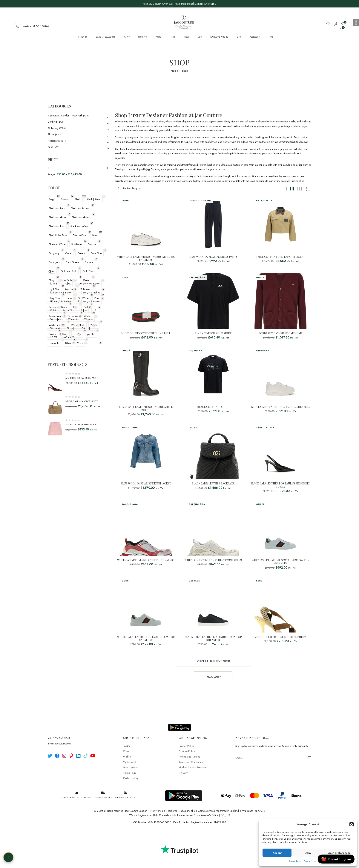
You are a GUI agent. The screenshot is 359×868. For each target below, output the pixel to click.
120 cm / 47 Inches (88, 301)
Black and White (79, 226)
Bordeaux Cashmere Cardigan (280, 333)
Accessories (54, 141)
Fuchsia (89, 262)
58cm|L (71, 328)
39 (90, 232)
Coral (68, 253)
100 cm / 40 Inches (88, 283)
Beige (52, 199)
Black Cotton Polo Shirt (213, 333)
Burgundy (54, 253)
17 (63, 259)
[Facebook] (57, 755)
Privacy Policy (309, 861)
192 (58, 196)
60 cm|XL (69, 337)
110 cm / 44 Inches (89, 292)
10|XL (67, 283)
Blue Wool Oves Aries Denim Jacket (146, 483)
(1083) (58, 134)
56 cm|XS (55, 319)
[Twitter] (50, 755)
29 (74, 298)
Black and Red (57, 226)
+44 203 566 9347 (36, 26)
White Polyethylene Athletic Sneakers (145, 560)
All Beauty (53, 128)
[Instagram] (64, 755)
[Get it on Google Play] (179, 724)
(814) (64, 141)
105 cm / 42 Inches (60, 292)
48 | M (83, 310)
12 (93, 205)
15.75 (53, 310)
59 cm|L (86, 328)
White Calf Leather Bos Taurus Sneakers (280, 407)
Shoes (51, 134)
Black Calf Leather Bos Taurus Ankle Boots (146, 408)
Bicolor (65, 199)
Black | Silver (94, 199)
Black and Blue (57, 208)
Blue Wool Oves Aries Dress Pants (213, 256)
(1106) (62, 128)
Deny (308, 853)
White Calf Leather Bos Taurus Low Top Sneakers (280, 562)
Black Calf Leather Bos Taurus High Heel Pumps (280, 485)
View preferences (338, 853)
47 (92, 223)
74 (72, 196)
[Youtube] (92, 755)
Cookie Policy (295, 861)
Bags (50, 147)
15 (68, 223)
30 (80, 316)
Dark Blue (96, 253)
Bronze (92, 244)
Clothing (52, 122)
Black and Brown (80, 208)
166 (57, 277)
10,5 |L (53, 283)
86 (93, 277)
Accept (277, 853)
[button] (351, 824)
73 (90, 307)
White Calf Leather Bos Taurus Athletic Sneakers (145, 258)
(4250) (86, 115)
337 (100, 232)
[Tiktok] (85, 755)
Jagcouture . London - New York (65, 115)
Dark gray (54, 262)
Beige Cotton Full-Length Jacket (280, 256)
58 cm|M (55, 328)
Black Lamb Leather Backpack (213, 483)
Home (174, 71)
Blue (94, 235)
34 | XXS (67, 310)
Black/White (79, 235)
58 (103, 280)
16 (94, 325)
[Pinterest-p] (71, 755)
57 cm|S (72, 319)
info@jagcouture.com (59, 743)
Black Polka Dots (58, 235)
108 (58, 268)
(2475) (61, 122)
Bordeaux (76, 244)
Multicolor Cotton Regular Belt (145, 333)
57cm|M (88, 319)
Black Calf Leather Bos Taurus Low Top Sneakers (213, 638)
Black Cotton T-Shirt (213, 407)
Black (78, 199)
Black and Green (81, 217)
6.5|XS (53, 337)
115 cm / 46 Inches (60, 301)
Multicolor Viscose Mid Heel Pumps (280, 637)
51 (75, 289)
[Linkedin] (78, 755)
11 (62, 250)
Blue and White (57, 244)
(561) (56, 147)
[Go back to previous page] (8, 857)
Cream (81, 253)
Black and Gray (57, 217)
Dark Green (72, 262)
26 (85, 241)
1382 (84, 196)
